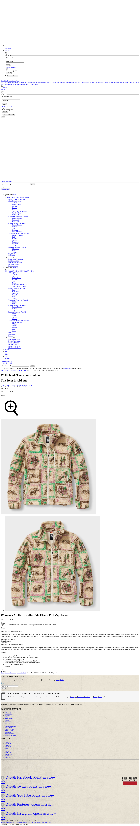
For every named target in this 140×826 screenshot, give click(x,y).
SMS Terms (8, 723)
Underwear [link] (19, 216)
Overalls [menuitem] (14, 295)
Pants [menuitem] (13, 290)
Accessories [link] (19, 233)
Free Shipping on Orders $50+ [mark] (10, 81)
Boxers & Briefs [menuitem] (17, 218)
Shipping (7, 715)
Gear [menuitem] (6, 351)
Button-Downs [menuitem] (16, 204)
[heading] (72, 563)
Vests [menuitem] (13, 228)
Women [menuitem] (15, 267)
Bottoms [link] (16, 199)
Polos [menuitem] (14, 209)
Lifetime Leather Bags (15, 346)
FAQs (6, 717)
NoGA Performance (14, 341)
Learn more (38, 704)
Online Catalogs (9, 730)
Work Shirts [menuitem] (15, 214)
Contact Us (8, 712)
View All (22, 199)
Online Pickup (9, 718)
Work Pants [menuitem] (15, 291)
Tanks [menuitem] (14, 276)
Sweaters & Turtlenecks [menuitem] (19, 211)
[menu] (70, 24)
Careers (7, 751)
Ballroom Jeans (13, 266)
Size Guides (8, 727)
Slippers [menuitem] (14, 252)
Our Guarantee (9, 733)
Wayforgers (8, 743)
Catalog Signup (9, 729)
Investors (7, 755)
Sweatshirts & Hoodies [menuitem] (19, 286)
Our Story (7, 742)
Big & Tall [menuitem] (11, 254)
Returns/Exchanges (10, 726)
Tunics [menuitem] (14, 281)
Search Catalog (7, 184)
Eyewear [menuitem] (15, 243)
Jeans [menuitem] (13, 296)
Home (2, 370)
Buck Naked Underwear (15, 259)
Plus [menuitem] (9, 332)
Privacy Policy (67, 368)
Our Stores (8, 745)
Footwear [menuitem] (11, 247)
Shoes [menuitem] (14, 250)
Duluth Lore (8, 752)
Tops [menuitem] (10, 273)
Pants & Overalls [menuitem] (17, 232)
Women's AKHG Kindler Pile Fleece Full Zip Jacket (16, 385)
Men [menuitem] (14, 194)
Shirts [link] (14, 201)
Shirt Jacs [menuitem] (15, 230)
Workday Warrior (13, 343)
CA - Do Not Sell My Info (36, 822)
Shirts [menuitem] (10, 201)
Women (7, 370)
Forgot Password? (11, 67)
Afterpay (7, 720)
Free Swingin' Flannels (15, 262)
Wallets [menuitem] (14, 238)
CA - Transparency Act (20, 822)
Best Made (8, 746)
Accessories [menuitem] (12, 233)
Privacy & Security (6, 822)
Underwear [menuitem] (12, 216)
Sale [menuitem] (6, 353)
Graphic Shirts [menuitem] (16, 213)
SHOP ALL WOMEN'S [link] (12, 271)
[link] (72, 45)
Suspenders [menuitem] (15, 242)
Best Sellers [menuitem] (11, 255)
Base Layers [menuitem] (16, 221)
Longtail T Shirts (13, 261)
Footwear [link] (17, 247)
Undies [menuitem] (14, 302)
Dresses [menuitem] (10, 336)
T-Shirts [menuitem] (14, 203)
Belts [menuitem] (13, 237)
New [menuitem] (6, 355)
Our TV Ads (8, 754)
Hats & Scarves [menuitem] (17, 322)
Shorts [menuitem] (14, 298)
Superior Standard (10, 735)
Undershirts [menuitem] (15, 220)
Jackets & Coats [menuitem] (17, 225)
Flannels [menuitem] (14, 206)
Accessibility (8, 721)
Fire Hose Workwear (14, 264)
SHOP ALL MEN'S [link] (11, 197)
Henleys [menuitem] (14, 208)
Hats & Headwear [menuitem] (17, 235)
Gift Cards (8, 732)
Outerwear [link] (18, 223)
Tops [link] (13, 273)
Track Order (8, 714)
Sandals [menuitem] (14, 317)
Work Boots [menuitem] (15, 249)
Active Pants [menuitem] (16, 293)
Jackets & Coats (21, 370)
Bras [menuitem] (13, 303)
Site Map (48, 822)
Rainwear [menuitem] (15, 226)
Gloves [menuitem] (14, 240)
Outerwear (13, 370)
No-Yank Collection (14, 339)
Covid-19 (7, 757)
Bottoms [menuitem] (11, 199)
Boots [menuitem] (14, 314)
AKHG (6, 748)
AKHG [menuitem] (7, 356)
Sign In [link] (7, 50)
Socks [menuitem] (14, 245)
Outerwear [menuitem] (11, 223)
